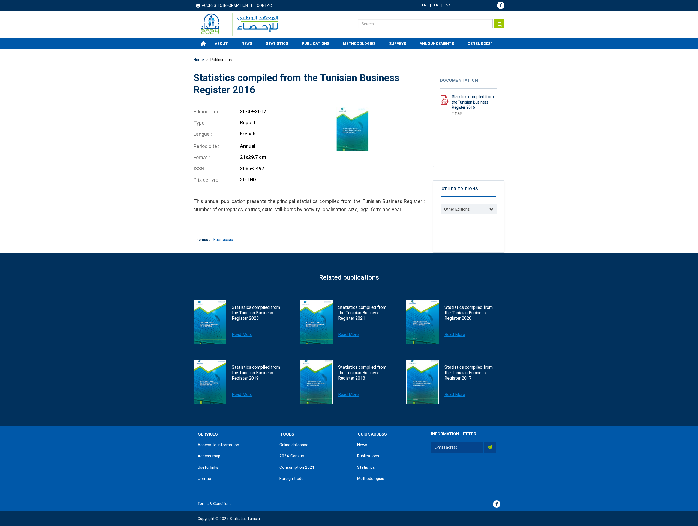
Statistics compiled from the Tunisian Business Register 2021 (362, 313)
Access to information (225, 5)
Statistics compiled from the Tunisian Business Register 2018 (362, 373)
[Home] (237, 24)
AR (448, 5)
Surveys (397, 43)
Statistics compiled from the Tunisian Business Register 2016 (473, 102)
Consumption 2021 (296, 467)
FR (436, 5)
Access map (209, 456)
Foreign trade (291, 478)
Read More (242, 334)
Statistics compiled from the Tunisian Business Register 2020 (468, 313)
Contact (266, 5)
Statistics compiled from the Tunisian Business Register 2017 (468, 373)
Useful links (208, 467)
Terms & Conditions (214, 503)
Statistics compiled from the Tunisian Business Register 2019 (256, 373)
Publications (315, 43)
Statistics (366, 467)
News (362, 444)
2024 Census (291, 456)
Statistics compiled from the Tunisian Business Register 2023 (256, 313)
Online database (293, 444)
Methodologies (370, 478)
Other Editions (457, 209)
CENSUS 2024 (480, 43)
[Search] (499, 23)
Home (203, 43)
